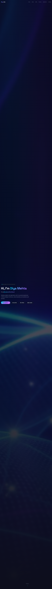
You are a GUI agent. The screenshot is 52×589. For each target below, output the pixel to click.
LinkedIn (30, 302)
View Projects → (5, 302)
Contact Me (14, 302)
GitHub (22, 302)
